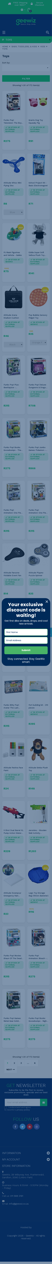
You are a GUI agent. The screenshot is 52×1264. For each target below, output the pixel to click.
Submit (26, 650)
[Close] (46, 601)
